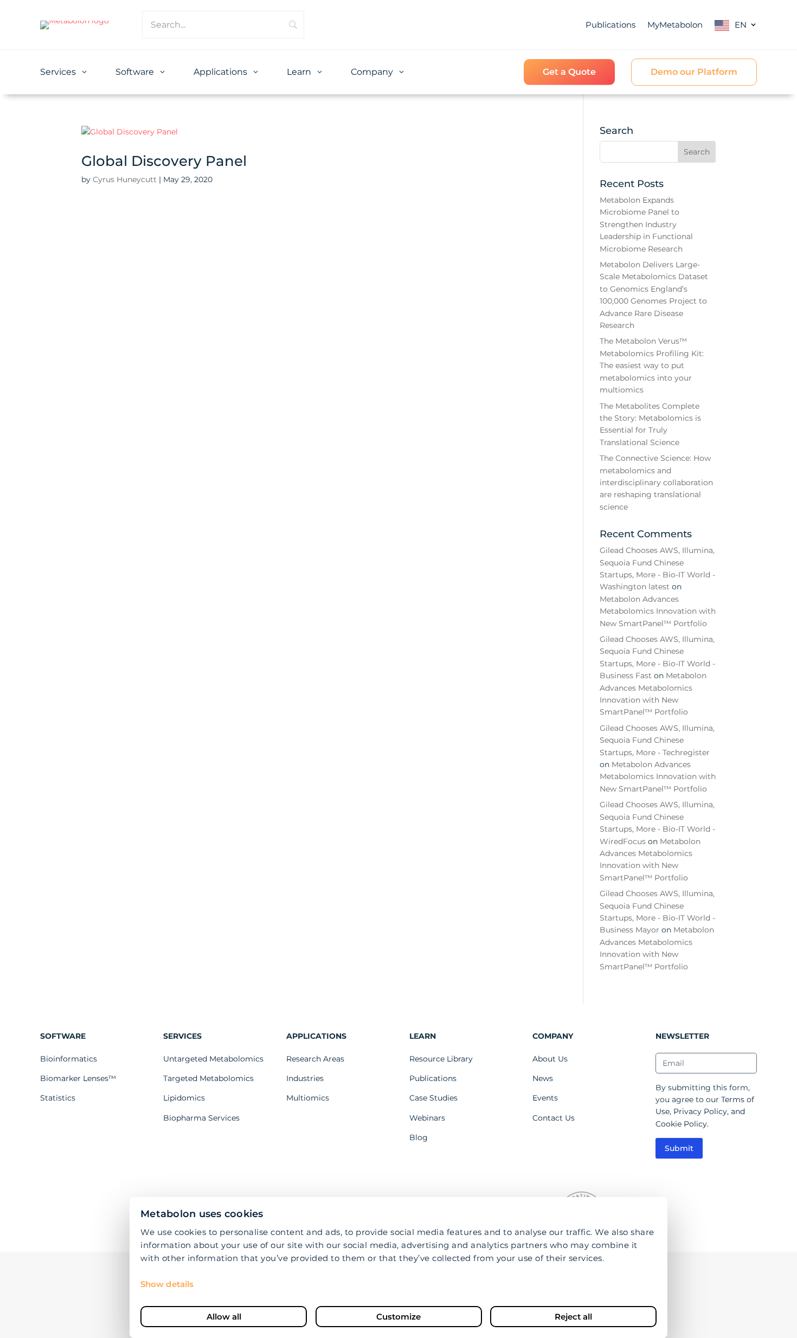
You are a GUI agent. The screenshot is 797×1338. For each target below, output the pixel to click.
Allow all (224, 1316)
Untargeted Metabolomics (213, 1059)
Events (545, 1098)
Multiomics (307, 1098)
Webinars (427, 1118)
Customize (398, 1316)
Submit (679, 1148)
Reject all (573, 1316)
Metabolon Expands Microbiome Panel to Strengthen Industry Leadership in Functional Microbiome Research (646, 224)
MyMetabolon (675, 25)
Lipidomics (184, 1098)
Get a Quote (569, 72)
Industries (305, 1078)
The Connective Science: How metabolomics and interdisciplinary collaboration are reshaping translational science (656, 482)
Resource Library (441, 1059)
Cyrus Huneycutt (125, 179)
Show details (167, 1284)
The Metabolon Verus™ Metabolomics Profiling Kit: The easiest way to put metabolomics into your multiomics (652, 365)
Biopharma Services (201, 1118)
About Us (550, 1059)
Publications (610, 25)
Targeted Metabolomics (208, 1078)
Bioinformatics (68, 1059)
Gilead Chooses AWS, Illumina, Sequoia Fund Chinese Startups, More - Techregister (657, 740)
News (542, 1078)
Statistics (57, 1098)
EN (741, 25)
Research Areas (315, 1059)
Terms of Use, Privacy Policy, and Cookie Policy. (704, 1112)
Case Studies (433, 1098)
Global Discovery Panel (164, 161)
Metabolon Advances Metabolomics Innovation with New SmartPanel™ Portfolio (658, 611)
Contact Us (553, 1118)
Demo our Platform (694, 72)
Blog (418, 1137)
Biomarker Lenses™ (78, 1078)
